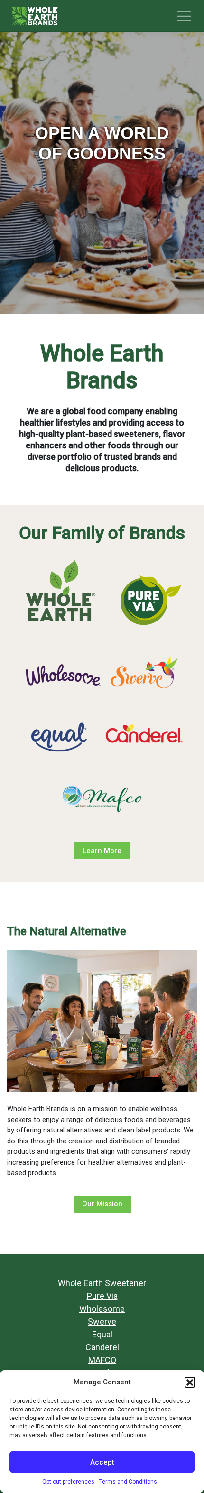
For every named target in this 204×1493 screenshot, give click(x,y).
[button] (190, 1382)
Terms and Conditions (128, 1481)
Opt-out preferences (68, 1481)
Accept (102, 1462)
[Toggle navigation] (184, 16)
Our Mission (102, 1203)
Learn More (102, 850)
